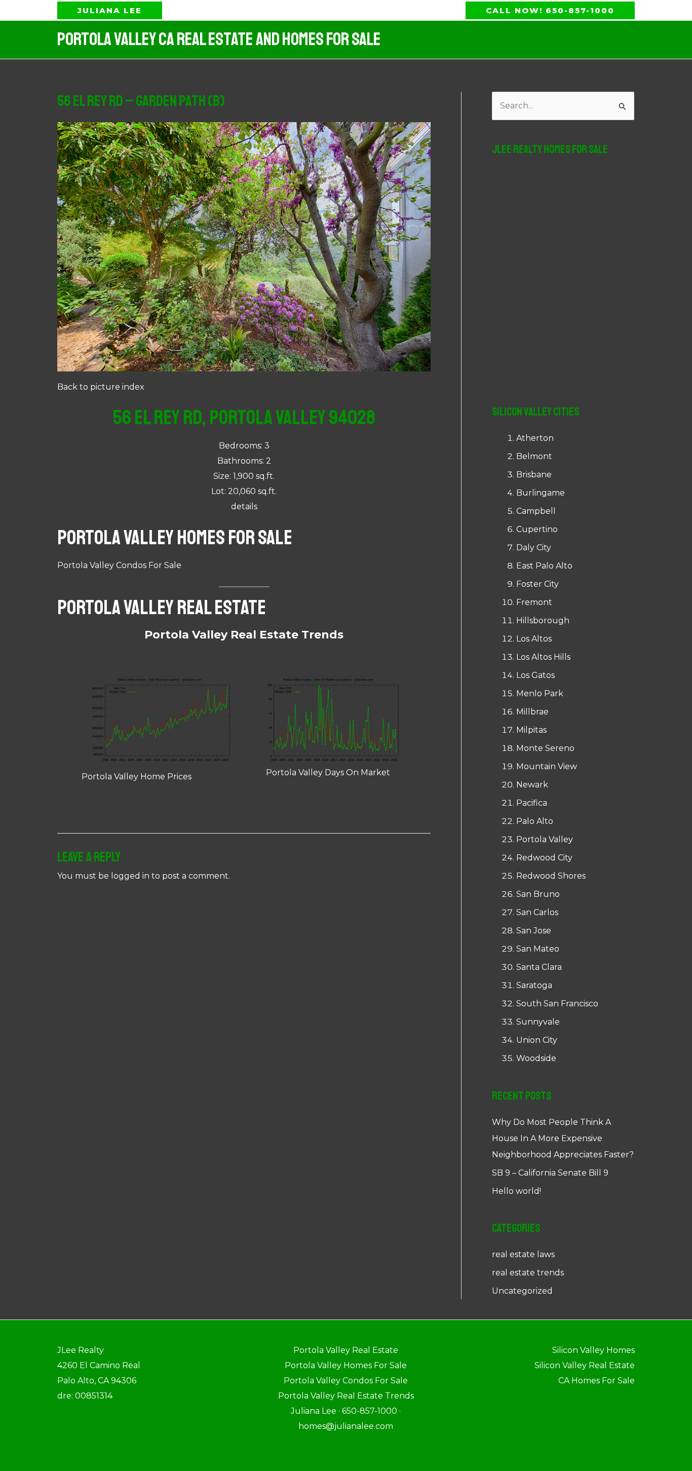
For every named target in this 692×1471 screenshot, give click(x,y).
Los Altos (534, 639)
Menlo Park (539, 693)
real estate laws (523, 1254)
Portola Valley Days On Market (328, 772)
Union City (536, 1040)
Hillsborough (542, 620)
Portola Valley (544, 839)
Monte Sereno (545, 748)
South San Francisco (557, 1003)
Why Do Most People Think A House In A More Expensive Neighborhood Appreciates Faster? (563, 1138)
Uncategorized (522, 1291)
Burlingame (540, 493)
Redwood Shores (551, 876)
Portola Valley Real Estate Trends (243, 635)
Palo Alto (534, 821)
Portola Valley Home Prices (136, 776)
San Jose (533, 930)
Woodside (536, 1058)
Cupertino (537, 529)
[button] (109, 10)
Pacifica (531, 803)
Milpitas (531, 730)
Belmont (534, 456)
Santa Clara (539, 967)
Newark (532, 784)
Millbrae (532, 711)
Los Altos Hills (543, 657)
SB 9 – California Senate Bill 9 (550, 1173)
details (244, 506)
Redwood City (544, 857)
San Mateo (537, 949)
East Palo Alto (544, 566)
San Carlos (537, 912)
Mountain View (546, 766)
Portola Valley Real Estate (161, 607)
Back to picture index (100, 387)
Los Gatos (535, 675)
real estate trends (528, 1272)
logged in (130, 876)
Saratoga (534, 985)
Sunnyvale (538, 1022)
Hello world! (516, 1191)
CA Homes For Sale (596, 1380)
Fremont (534, 602)
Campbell (536, 511)
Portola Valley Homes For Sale (174, 537)
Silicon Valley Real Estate (584, 1365)
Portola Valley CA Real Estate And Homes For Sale (218, 39)
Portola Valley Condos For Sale (119, 565)
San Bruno (538, 894)
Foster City (537, 584)
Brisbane (534, 474)
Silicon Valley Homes (593, 1350)
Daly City (533, 547)
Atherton (535, 438)
